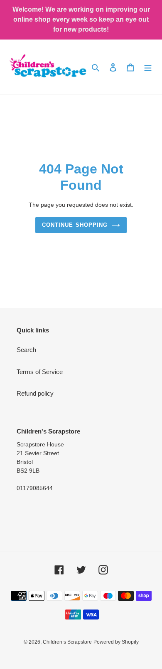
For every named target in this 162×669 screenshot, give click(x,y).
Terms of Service (40, 371)
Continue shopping (75, 225)
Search (26, 349)
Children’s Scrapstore (67, 642)
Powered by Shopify (116, 642)
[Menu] (148, 67)
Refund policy (35, 393)
